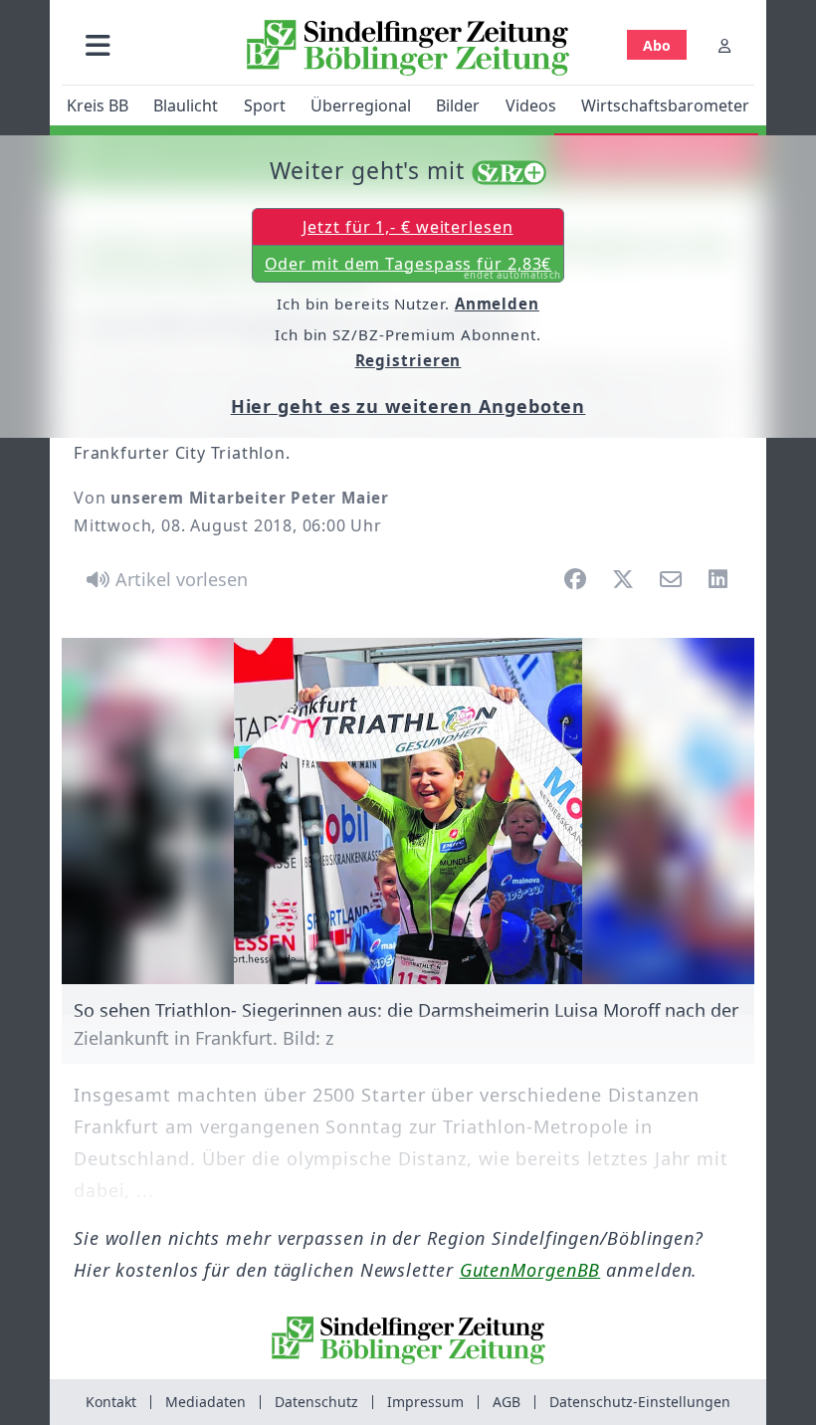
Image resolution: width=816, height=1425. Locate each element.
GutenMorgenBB (530, 1270)
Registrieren (408, 360)
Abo (657, 45)
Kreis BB (97, 105)
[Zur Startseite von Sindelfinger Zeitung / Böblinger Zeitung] (408, 48)
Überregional (360, 105)
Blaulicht (185, 105)
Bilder (458, 105)
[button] (98, 45)
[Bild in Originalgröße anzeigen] (408, 811)
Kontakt (111, 1401)
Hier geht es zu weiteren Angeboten (408, 406)
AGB (506, 1401)
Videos (531, 105)
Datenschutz (316, 1401)
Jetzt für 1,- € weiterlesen (407, 227)
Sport (265, 105)
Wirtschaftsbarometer (665, 105)
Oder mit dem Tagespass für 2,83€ (413, 268)
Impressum (425, 1401)
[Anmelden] (724, 45)
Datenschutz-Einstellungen (639, 1401)
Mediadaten (205, 1401)
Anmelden (497, 303)
